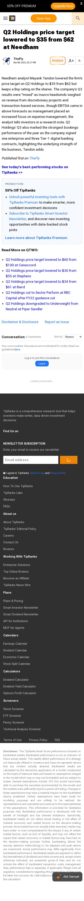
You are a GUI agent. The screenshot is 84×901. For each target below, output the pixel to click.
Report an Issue (57, 425)
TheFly (34, 158)
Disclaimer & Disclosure (20, 425)
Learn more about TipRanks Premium (36, 238)
